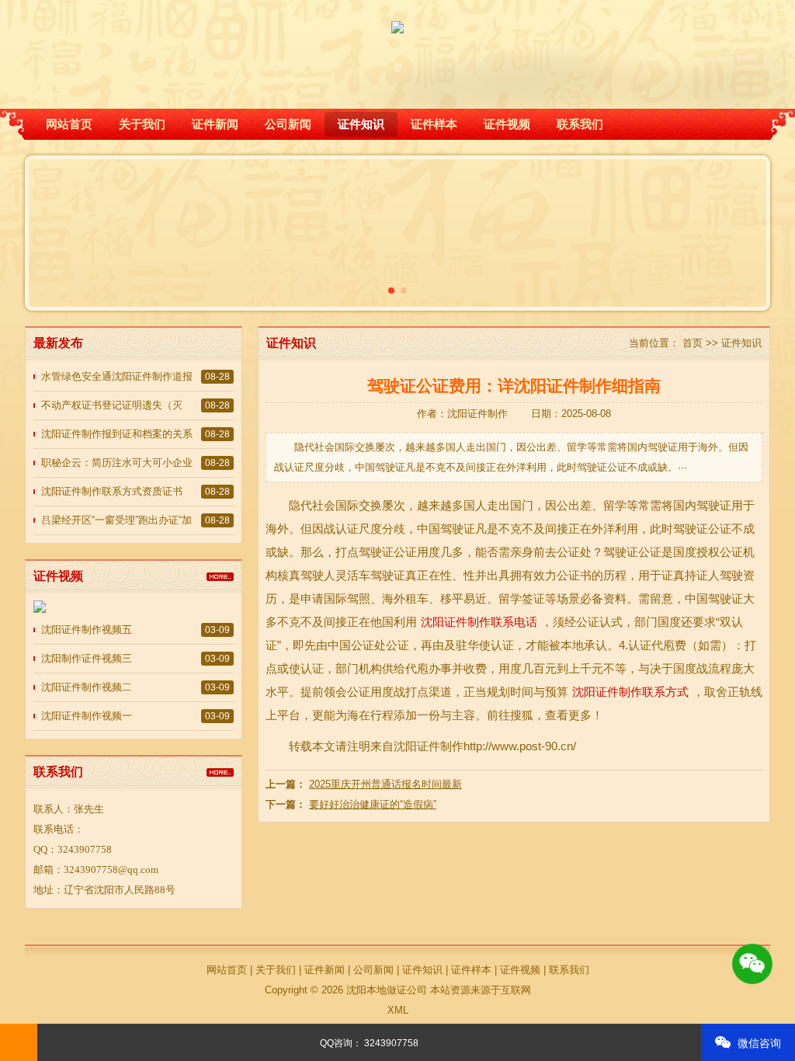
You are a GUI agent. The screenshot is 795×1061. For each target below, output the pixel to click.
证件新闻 (215, 123)
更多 (220, 576)
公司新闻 (288, 123)
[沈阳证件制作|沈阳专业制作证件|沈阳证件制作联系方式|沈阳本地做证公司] (397, 18)
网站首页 (69, 123)
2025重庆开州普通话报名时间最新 (385, 784)
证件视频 (507, 123)
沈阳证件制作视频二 (86, 687)
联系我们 (580, 123)
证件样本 (434, 123)
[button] (391, 290)
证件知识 (361, 123)
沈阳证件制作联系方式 (630, 691)
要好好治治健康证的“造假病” (372, 804)
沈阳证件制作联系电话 (479, 621)
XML (397, 1010)
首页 (692, 343)
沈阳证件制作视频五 (86, 629)
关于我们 (142, 123)
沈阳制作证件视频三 (86, 658)
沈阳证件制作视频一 (86, 716)
